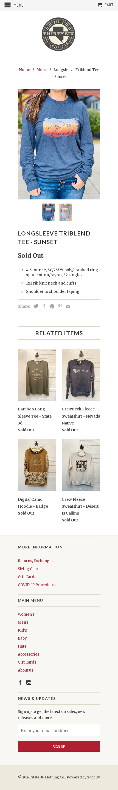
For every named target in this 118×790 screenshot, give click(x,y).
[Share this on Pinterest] (50, 306)
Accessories (28, 654)
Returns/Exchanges (36, 561)
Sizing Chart (29, 569)
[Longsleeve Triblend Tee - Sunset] (59, 144)
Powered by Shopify (83, 777)
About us (25, 670)
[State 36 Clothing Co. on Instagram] (28, 682)
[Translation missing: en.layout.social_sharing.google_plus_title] (58, 306)
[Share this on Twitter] (34, 306)
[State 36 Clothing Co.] (59, 34)
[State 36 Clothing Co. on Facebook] (20, 682)
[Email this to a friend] (66, 306)
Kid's (22, 630)
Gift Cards (27, 577)
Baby (22, 638)
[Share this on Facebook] (42, 306)
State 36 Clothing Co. (48, 777)
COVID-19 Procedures (37, 585)
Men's (23, 622)
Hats (22, 646)
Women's (26, 614)
